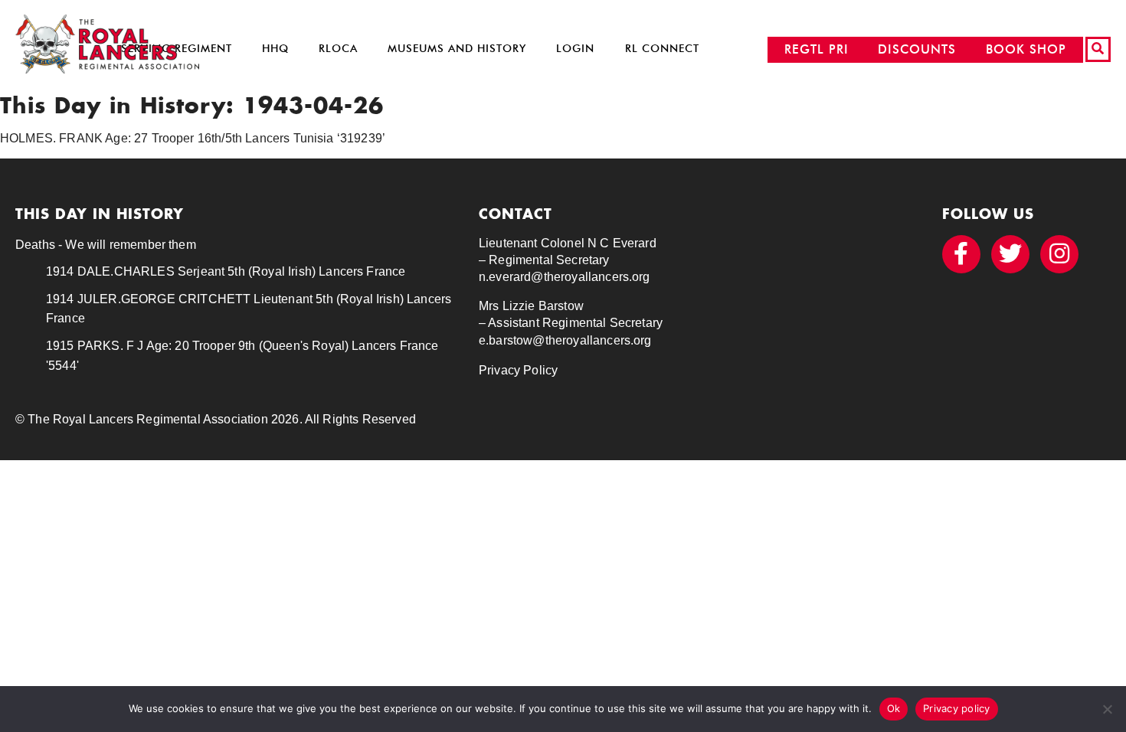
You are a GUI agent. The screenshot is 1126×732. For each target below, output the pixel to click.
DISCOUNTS (917, 49)
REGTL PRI (816, 49)
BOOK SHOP (1026, 49)
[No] (1107, 709)
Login (575, 48)
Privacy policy (956, 708)
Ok (894, 708)
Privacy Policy (518, 370)
